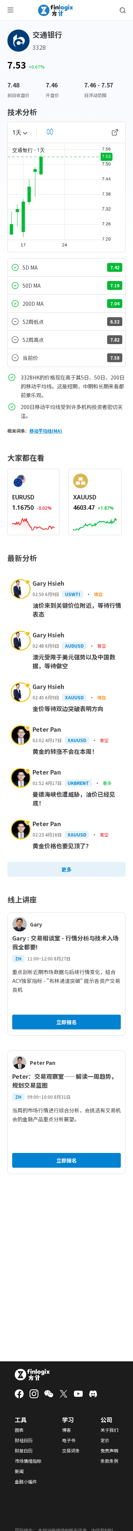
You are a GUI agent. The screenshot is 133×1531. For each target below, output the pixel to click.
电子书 (68, 1440)
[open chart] (115, 132)
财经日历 (24, 1440)
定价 (104, 1440)
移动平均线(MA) (46, 430)
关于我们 (109, 1430)
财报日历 (24, 1451)
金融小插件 (26, 1482)
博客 (66, 1430)
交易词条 (71, 1451)
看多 (107, 783)
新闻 (19, 1471)
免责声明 (109, 1451)
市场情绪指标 (28, 1461)
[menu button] (10, 10)
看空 (101, 645)
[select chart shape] (49, 131)
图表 (19, 1430)
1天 (16, 132)
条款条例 (109, 1461)
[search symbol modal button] (122, 10)
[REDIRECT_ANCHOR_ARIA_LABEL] (33, 522)
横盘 (98, 594)
